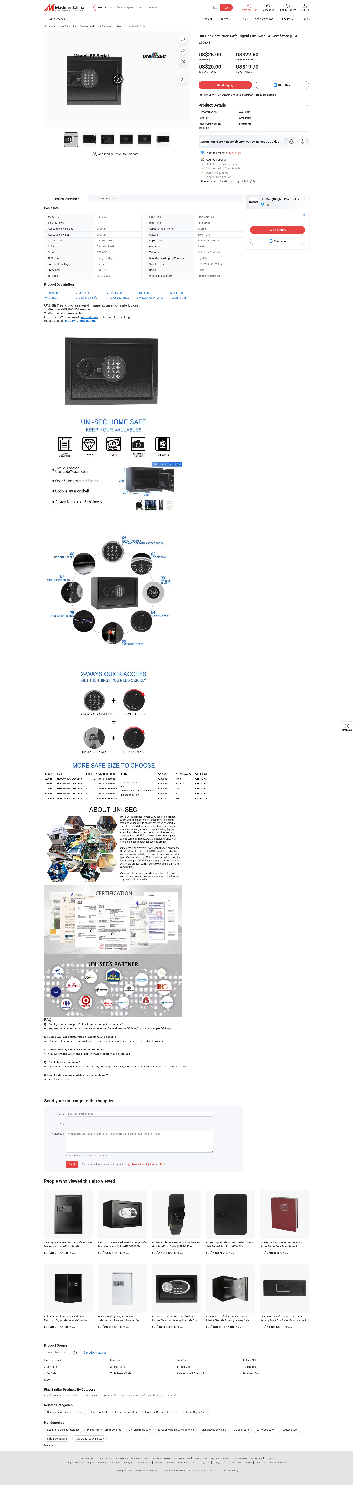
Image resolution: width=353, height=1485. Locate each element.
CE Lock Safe (241, 1429)
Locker (79, 1412)
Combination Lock (57, 1412)
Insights (269, 1458)
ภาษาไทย (236, 1462)
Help (243, 19)
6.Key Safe (50, 1373)
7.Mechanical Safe (120, 1373)
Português (115, 1462)
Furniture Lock (99, 1412)
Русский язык (144, 1462)
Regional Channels (220, 1458)
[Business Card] (303, 214)
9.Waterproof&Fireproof (190, 1373)
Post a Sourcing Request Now (146, 1164)
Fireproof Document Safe (159, 1412)
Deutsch (170, 1462)
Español (102, 1462)
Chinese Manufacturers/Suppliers (132, 1458)
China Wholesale (161, 1458)
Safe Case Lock (265, 1429)
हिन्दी (226, 1462)
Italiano (158, 1462)
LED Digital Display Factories (63, 1429)
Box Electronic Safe (140, 1429)
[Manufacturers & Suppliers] (64, 7)
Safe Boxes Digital (57, 1438)
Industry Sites (200, 1458)
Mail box (115, 1360)
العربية (196, 1462)
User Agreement (197, 1470)
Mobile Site (256, 1458)
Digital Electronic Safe (214, 1429)
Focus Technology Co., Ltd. (152, 1470)
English (90, 1462)
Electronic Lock (52, 1360)
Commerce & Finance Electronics (96, 26)
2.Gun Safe (50, 1366)
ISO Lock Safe (289, 1429)
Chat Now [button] (284, 85)
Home (47, 26)
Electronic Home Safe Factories (176, 1429)
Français (128, 1462)
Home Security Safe (135, 26)
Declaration (214, 1470)
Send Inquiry (225, 85)
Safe (119, 26)
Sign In (204, 181)
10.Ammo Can (251, 1373)
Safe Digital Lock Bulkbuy (89, 1438)
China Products (104, 1458)
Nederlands (183, 1462)
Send (72, 1164)
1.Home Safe (250, 1360)
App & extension (264, 19)
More (47, 1445)
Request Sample (266, 94)
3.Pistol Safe (117, 1366)
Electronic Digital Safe (193, 1412)
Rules (306, 19)
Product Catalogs (96, 1352)
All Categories (57, 19)
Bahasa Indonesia (278, 1462)
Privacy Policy (231, 1470)
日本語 (216, 1462)
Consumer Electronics (65, 26)
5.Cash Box (249, 1366)
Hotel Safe (145, 292)
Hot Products (86, 1458)
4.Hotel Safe (183, 1366)
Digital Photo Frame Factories (104, 1429)
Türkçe (248, 1462)
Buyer (224, 19)
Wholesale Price (182, 1458)
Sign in (305, 9)
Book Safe (182, 1360)
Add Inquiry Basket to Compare (118, 154)
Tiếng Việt (260, 1462)
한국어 (206, 1462)
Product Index (240, 1458)
